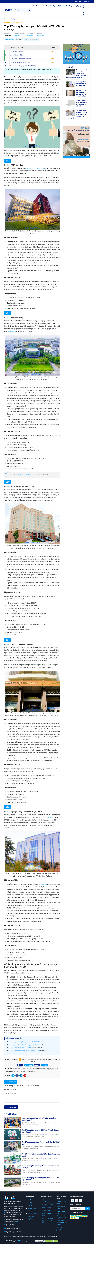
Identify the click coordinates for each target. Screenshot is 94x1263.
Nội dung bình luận (10, 1089)
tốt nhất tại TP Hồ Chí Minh (35, 168)
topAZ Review (8, 10)
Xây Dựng (78, 6)
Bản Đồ (16, 1221)
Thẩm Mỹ (45, 6)
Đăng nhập (78, 1)
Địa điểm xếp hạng (47, 1218)
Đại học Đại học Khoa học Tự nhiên (20, 62)
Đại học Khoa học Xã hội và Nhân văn (20, 58)
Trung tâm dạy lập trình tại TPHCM (21, 1048)
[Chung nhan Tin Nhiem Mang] (39, 1241)
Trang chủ (7, 19)
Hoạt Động (31, 1216)
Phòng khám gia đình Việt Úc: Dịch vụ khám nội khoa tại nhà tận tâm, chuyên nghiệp (76, 114)
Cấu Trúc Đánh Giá (33, 1213)
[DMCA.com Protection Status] (51, 1241)
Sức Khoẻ (36, 6)
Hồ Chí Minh (41, 35)
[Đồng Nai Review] (73, 1218)
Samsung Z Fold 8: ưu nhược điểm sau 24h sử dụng (81, 83)
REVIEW (83, 10)
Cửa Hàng (69, 6)
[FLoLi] (77, 1218)
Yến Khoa (16, 35)
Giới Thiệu (30, 1200)
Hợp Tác (30, 1205)
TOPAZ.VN (20, 1241)
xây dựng (44, 884)
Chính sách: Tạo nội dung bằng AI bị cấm (62, 1222)
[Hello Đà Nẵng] (79, 1216)
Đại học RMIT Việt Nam (16, 51)
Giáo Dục (53, 6)
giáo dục (49, 817)
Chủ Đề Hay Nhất (47, 1207)
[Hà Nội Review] (73, 1216)
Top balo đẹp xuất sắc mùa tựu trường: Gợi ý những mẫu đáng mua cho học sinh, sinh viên (76, 73)
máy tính (13, 331)
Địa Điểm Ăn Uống (47, 1204)
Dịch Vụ (60, 6)
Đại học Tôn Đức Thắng (16, 55)
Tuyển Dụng (31, 1219)
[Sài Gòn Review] (84, 1216)
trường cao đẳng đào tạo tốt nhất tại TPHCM (25, 1042)
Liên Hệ (30, 1203)
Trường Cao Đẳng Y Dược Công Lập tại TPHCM (25, 1045)
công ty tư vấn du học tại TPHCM (28, 474)
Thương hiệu (46, 1210)
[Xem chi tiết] (11, 72)
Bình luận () (19, 39)
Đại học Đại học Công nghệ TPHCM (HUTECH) (23, 66)
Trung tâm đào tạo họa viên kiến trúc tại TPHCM (25, 1051)
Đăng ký (86, 1)
